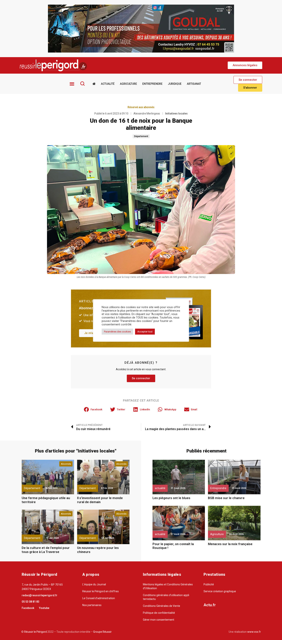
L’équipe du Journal (94, 584)
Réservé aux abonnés (141, 107)
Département (141, 136)
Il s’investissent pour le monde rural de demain (100, 500)
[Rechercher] (82, 84)
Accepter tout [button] (145, 331)
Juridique (174, 83)
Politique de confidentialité (159, 612)
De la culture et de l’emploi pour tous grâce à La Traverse (46, 550)
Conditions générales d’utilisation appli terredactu (166, 597)
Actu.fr (210, 605)
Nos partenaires (91, 605)
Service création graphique (220, 591)
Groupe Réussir (102, 631)
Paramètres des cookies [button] (117, 331)
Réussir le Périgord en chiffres (100, 591)
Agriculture (128, 83)
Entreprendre (152, 83)
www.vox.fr (254, 631)
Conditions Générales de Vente (161, 605)
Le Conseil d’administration (98, 598)
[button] (245, 65)
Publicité (209, 584)
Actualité (108, 83)
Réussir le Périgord (35, 631)
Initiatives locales (176, 113)
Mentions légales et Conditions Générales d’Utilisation (168, 586)
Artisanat (194, 83)
